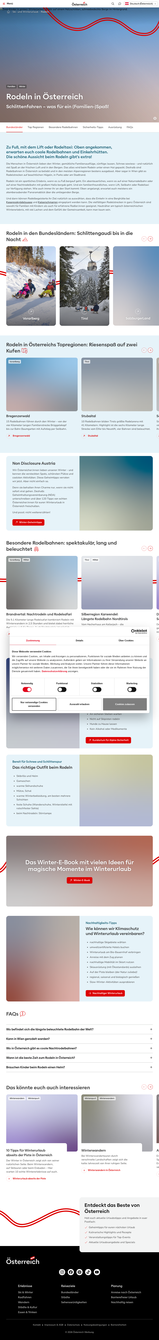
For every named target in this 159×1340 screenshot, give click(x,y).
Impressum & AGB (53, 1324)
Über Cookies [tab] (126, 640)
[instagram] (62, 1272)
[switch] (62, 689)
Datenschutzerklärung (54, 671)
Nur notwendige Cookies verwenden (34, 704)
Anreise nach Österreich (126, 1292)
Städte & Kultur (27, 1307)
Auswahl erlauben (79, 704)
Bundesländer (14, 127)
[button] (141, 3)
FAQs (130, 127)
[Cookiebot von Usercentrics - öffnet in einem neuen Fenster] (133, 631)
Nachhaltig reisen (122, 1302)
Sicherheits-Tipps (93, 127)
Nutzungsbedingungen (95, 1324)
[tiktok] (88, 1272)
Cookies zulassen (125, 704)
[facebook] (71, 1272)
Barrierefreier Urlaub (124, 1297)
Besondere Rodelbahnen (63, 127)
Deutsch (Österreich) (141, 3)
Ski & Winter (25, 1292)
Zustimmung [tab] (33, 640)
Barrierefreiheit (118, 1324)
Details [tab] (79, 640)
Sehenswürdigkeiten (74, 1302)
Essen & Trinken (27, 1312)
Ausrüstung (115, 127)
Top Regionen (36, 127)
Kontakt (37, 1324)
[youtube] (97, 1272)
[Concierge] (120, 4)
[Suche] (113, 4)
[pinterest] (79, 1272)
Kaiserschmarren (48, 202)
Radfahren (25, 1297)
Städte (65, 1297)
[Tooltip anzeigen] (155, 118)
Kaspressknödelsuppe (19, 202)
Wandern (23, 1302)
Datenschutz (73, 1324)
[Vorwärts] (150, 238)
